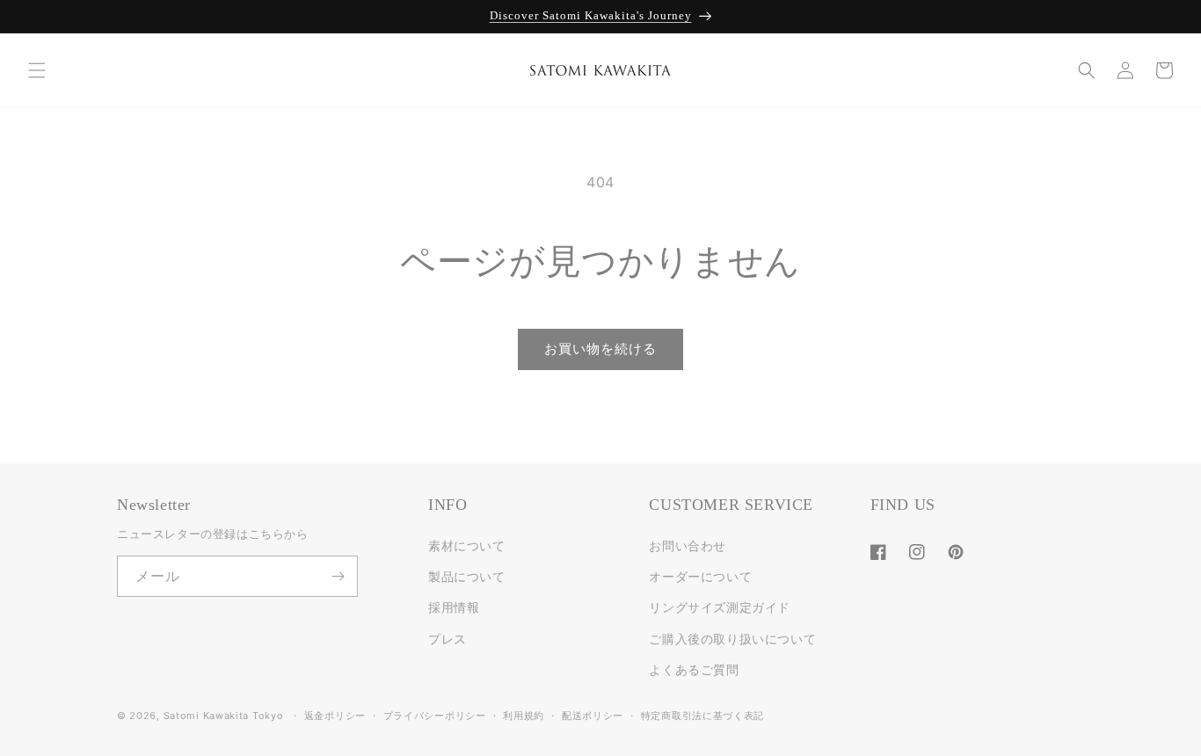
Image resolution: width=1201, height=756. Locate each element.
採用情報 (453, 607)
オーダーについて (700, 576)
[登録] (337, 576)
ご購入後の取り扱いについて (732, 638)
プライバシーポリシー (434, 715)
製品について (467, 576)
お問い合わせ (687, 545)
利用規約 (523, 715)
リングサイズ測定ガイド (719, 607)
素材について (467, 545)
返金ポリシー (335, 715)
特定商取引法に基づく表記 (702, 715)
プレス (447, 638)
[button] (37, 70)
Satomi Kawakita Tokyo (224, 715)
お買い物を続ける (600, 348)
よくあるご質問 (694, 669)
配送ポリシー (592, 715)
